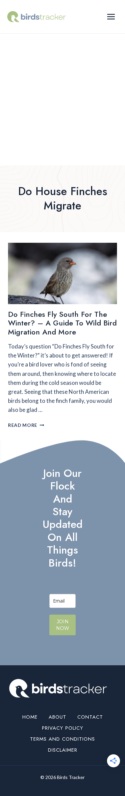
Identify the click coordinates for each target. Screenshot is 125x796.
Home (30, 717)
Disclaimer (62, 750)
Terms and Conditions (62, 739)
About (57, 717)
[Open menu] (110, 16)
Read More (26, 425)
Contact (90, 717)
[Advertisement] (62, 99)
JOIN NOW (62, 625)
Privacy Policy (62, 728)
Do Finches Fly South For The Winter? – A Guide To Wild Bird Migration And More (62, 323)
